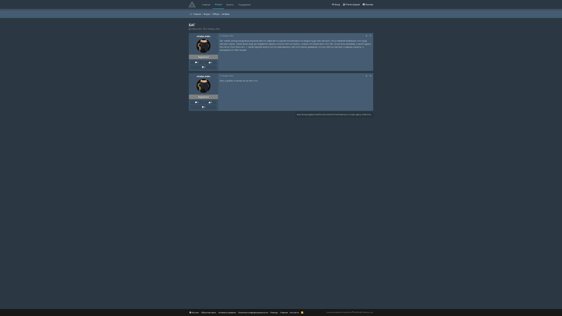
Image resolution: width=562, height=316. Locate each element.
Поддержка (244, 4)
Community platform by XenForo (349, 312)
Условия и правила (227, 312)
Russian (369, 4)
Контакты (294, 312)
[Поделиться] (366, 36)
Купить (230, 4)
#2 (370, 76)
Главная (206, 4)
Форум (218, 4)
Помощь (274, 312)
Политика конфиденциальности (253, 312)
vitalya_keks (196, 29)
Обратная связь (208, 312)
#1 (370, 36)
